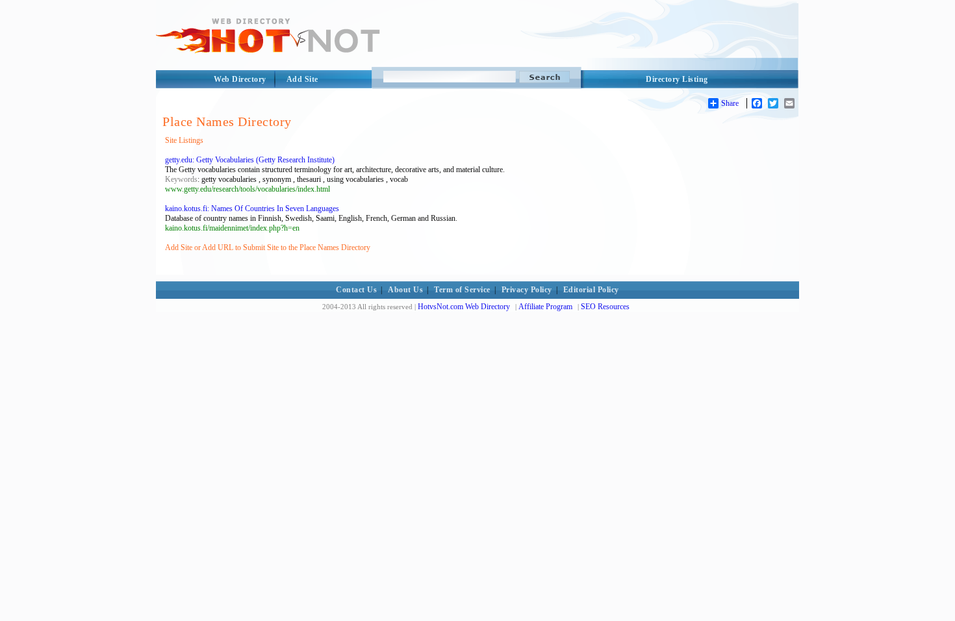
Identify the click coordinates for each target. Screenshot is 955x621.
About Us (405, 289)
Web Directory (240, 79)
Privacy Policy (527, 289)
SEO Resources (605, 306)
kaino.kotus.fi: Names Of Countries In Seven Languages (252, 208)
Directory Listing (677, 79)
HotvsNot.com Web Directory (464, 306)
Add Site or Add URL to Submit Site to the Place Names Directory (267, 247)
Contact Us (356, 289)
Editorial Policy (591, 289)
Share (730, 103)
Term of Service (462, 289)
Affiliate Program (545, 306)
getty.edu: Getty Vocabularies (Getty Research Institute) (250, 159)
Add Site (302, 79)
